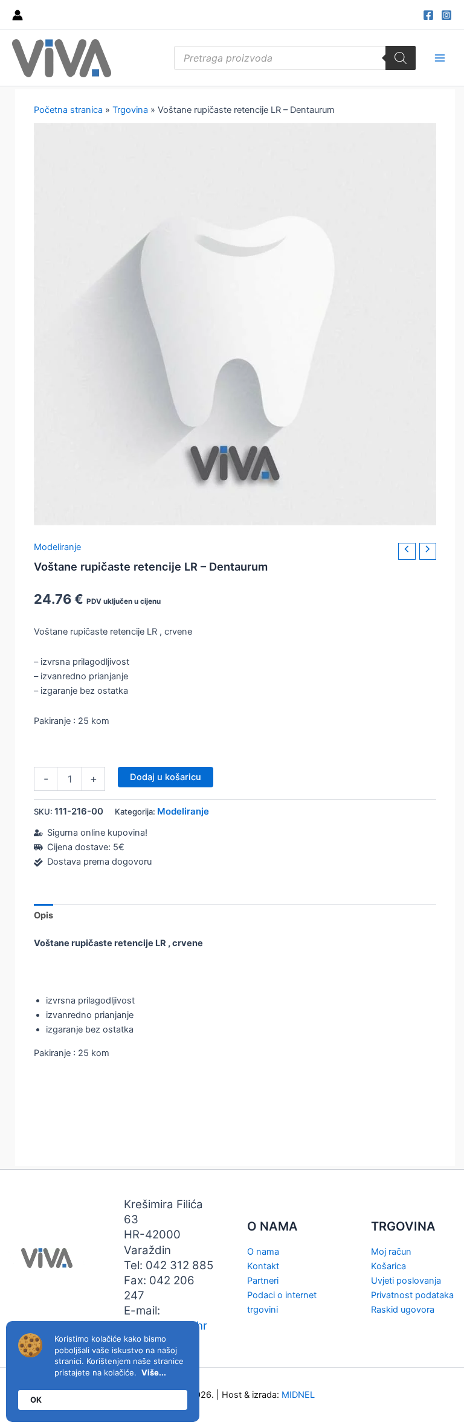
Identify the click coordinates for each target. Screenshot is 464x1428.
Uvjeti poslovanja (406, 1280)
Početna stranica (68, 109)
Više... (153, 1372)
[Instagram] (446, 15)
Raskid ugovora (402, 1309)
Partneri (263, 1280)
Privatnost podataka (412, 1295)
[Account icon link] (17, 15)
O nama (263, 1251)
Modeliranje (57, 547)
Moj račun (391, 1251)
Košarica (388, 1266)
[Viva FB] (428, 15)
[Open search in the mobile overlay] (295, 58)
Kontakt (263, 1266)
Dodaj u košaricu (165, 777)
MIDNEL (298, 1394)
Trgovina (130, 109)
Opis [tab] (43, 915)
